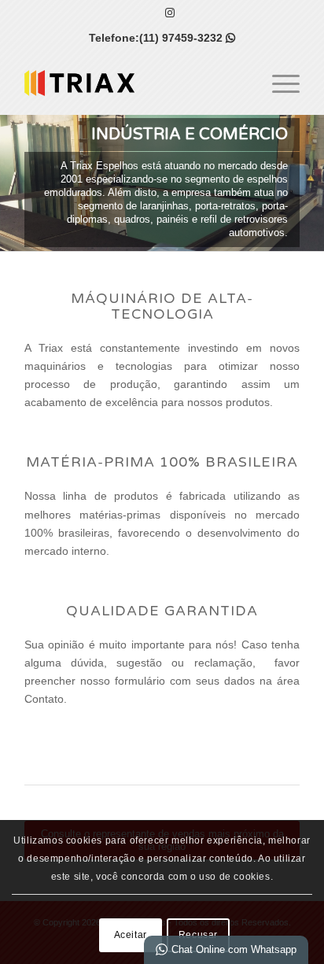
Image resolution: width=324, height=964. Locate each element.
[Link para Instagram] (170, 12)
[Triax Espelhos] (134, 82)
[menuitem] (278, 82)
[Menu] (278, 82)
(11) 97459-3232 (187, 37)
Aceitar (130, 934)
